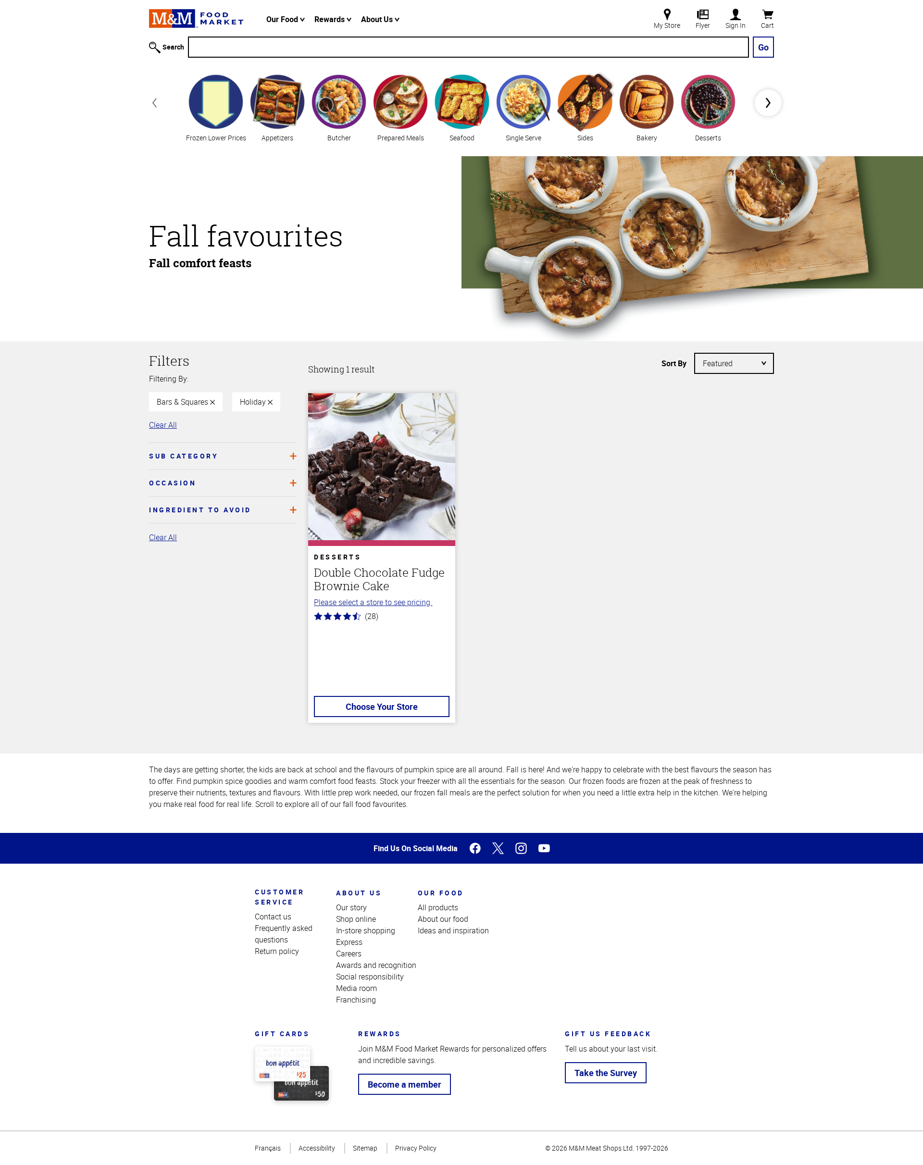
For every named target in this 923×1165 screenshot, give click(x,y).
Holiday (254, 402)
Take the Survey (605, 1072)
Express (349, 942)
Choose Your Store (382, 706)
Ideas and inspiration (453, 930)
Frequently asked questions (283, 934)
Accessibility (317, 1148)
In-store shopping (365, 930)
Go (763, 47)
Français (268, 1148)
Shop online (356, 919)
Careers (349, 953)
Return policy (277, 951)
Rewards (330, 19)
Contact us (273, 916)
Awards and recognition (376, 965)
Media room (356, 988)
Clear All (163, 425)
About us (359, 892)
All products (438, 907)
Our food (441, 892)
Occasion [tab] (172, 482)
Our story (351, 907)
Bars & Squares (183, 402)
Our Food (283, 19)
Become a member (404, 1084)
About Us (378, 19)
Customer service (279, 896)
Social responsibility (370, 976)
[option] (216, 107)
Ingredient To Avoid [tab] (200, 509)
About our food (443, 919)
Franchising (356, 999)
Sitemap (365, 1148)
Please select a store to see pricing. (373, 602)
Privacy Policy (416, 1148)
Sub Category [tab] (183, 455)
